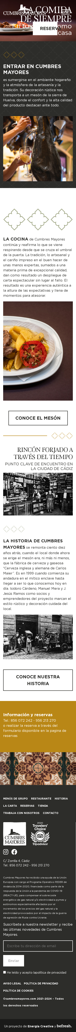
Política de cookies (18, 990)
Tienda (43, 805)
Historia (61, 798)
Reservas (27, 805)
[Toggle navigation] (65, 12)
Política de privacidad (41, 983)
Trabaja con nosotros (21, 813)
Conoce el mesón (38, 417)
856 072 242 (21, 720)
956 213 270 (46, 720)
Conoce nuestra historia (38, 680)
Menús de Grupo (15, 798)
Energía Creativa (40, 1026)
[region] (38, 20)
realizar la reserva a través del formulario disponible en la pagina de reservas (34, 731)
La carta (10, 805)
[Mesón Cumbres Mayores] (24, 9)
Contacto (50, 813)
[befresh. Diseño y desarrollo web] (64, 1025)
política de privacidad (51, 972)
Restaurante (41, 798)
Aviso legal (12, 983)
